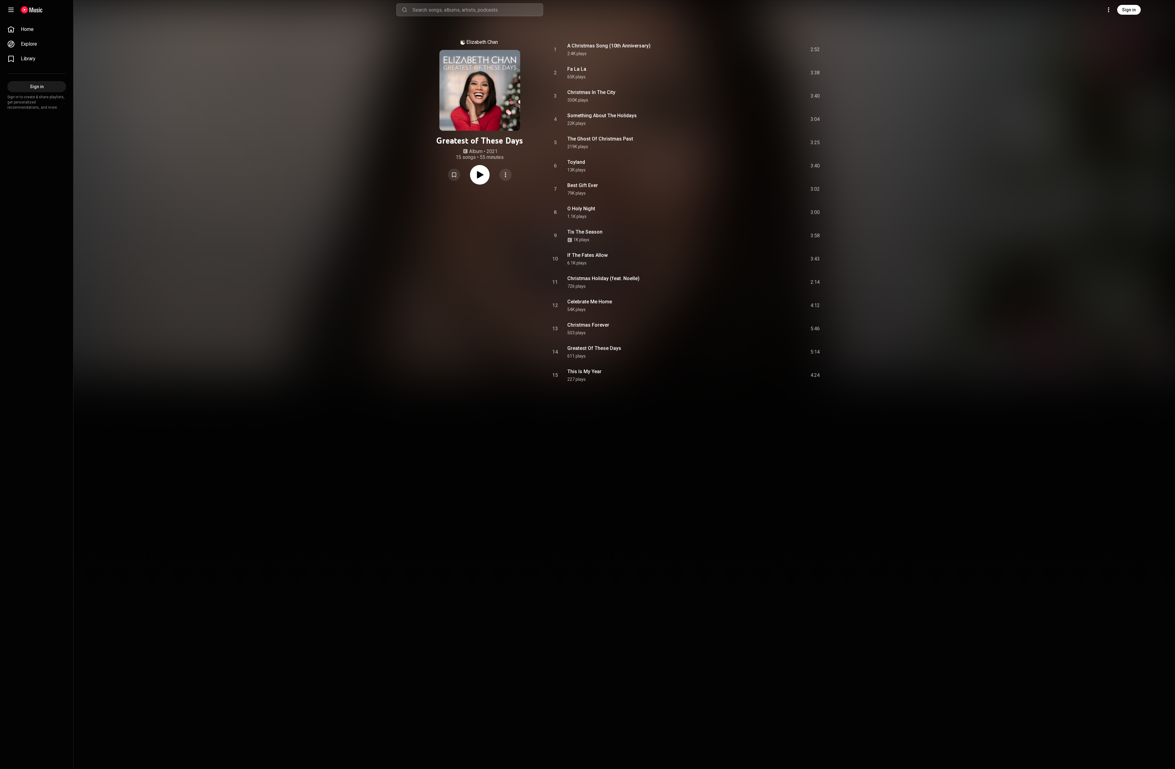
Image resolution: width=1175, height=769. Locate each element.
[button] (454, 175)
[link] (36, 29)
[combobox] (477, 10)
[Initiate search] (404, 10)
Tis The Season (584, 232)
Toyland (576, 162)
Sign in (1129, 9)
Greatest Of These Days (594, 348)
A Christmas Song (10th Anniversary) (609, 46)
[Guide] (11, 9)
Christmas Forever (588, 325)
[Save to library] (454, 174)
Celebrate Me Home (589, 302)
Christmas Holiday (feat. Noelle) (603, 278)
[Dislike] (780, 49)
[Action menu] (505, 175)
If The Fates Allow (587, 255)
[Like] (768, 49)
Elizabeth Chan (482, 42)
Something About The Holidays (602, 115)
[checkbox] (815, 49)
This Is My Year (584, 371)
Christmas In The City (591, 92)
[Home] (32, 9)
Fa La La (576, 69)
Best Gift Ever (582, 185)
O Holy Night (581, 209)
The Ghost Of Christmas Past (600, 139)
